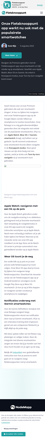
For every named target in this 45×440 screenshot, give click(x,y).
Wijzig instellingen (11, 429)
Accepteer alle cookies (14, 434)
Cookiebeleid (5, 423)
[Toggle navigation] (41, 13)
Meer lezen (10, 55)
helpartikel (17, 352)
